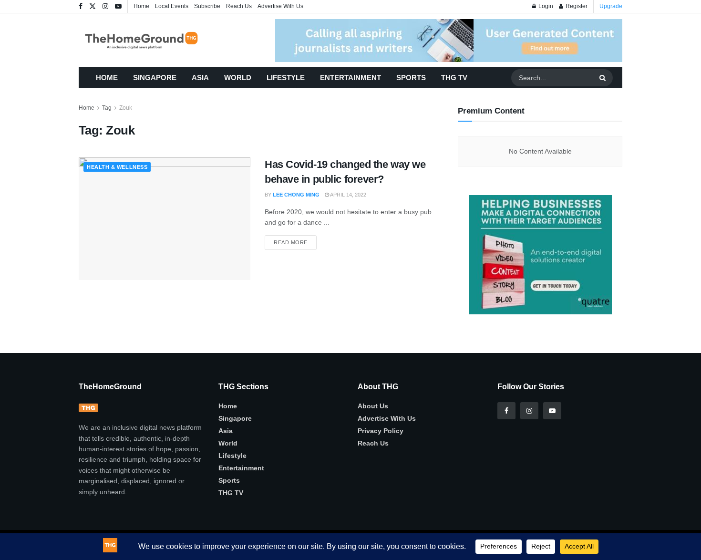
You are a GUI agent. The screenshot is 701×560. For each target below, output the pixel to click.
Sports (411, 77)
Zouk (125, 107)
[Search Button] (604, 77)
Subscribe (207, 6)
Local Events (171, 6)
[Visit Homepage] (155, 41)
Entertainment (350, 77)
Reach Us (239, 6)
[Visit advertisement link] (448, 40)
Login (545, 6)
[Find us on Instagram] (105, 6)
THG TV (454, 77)
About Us (373, 406)
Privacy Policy (380, 431)
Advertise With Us (280, 6)
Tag (107, 107)
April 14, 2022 (347, 194)
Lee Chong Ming (296, 194)
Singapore (154, 77)
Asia (200, 77)
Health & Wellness (117, 167)
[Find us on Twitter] (92, 6)
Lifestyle (286, 77)
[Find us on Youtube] (118, 6)
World (237, 77)
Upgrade (610, 6)
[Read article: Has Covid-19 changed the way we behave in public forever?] (164, 218)
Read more (295, 240)
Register (576, 6)
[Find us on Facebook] (80, 6)
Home (141, 6)
